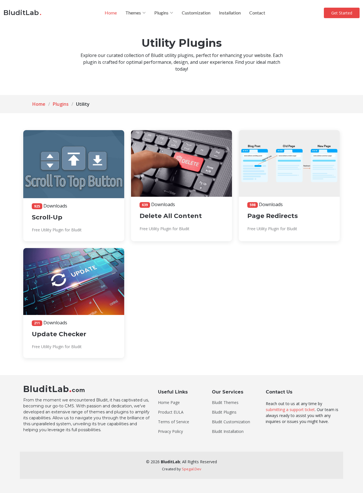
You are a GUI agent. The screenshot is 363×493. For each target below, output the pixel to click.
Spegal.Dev (191, 468)
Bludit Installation (228, 431)
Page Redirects (272, 216)
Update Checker (59, 334)
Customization (196, 12)
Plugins (61, 104)
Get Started (341, 13)
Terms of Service (173, 422)
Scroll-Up (47, 217)
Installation (230, 12)
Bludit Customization (231, 422)
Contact (257, 12)
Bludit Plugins (224, 412)
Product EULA (170, 412)
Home (111, 12)
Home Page (169, 403)
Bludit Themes (225, 403)
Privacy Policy (170, 431)
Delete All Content (171, 216)
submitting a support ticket (290, 409)
